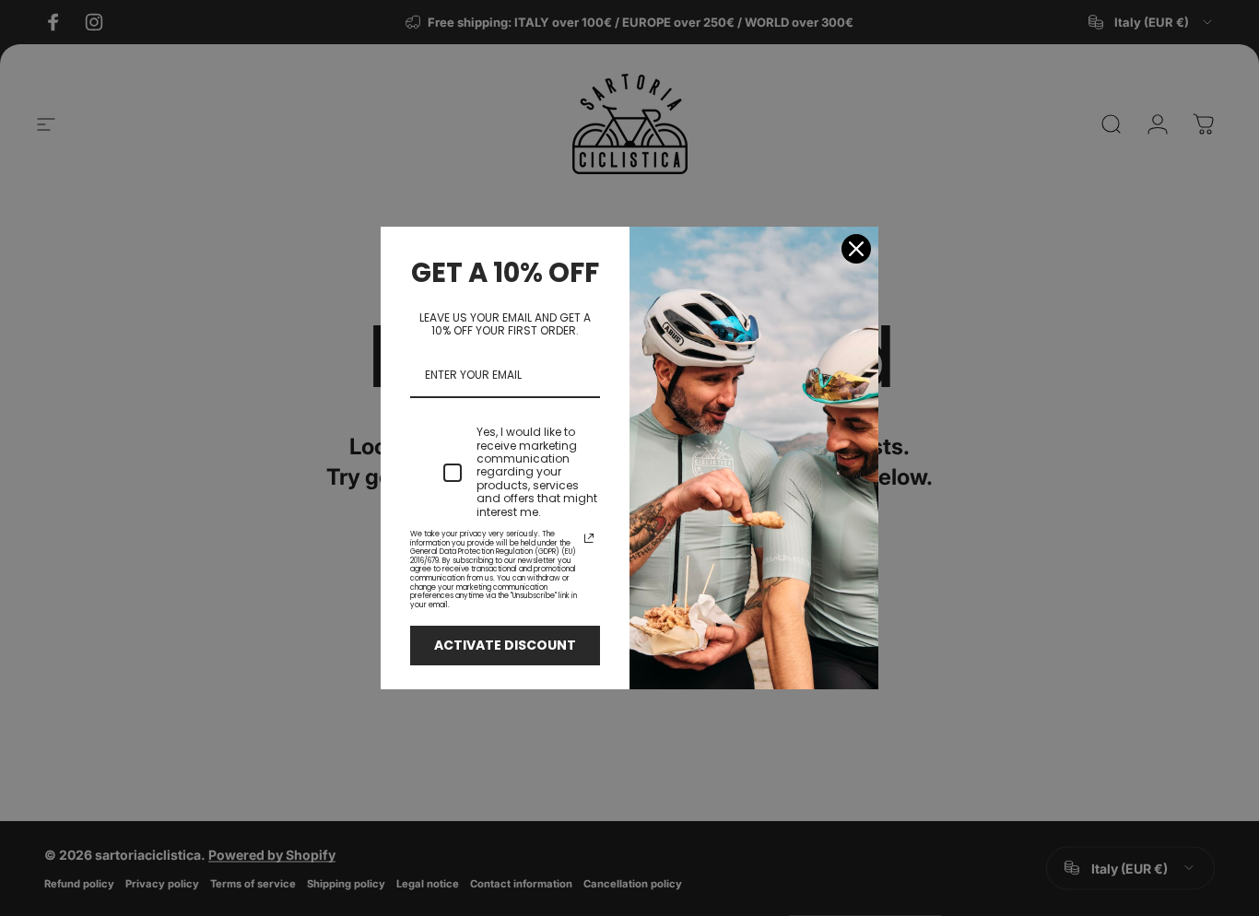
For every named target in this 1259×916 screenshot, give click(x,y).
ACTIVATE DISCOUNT (505, 645)
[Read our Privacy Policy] (589, 538)
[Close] (856, 249)
